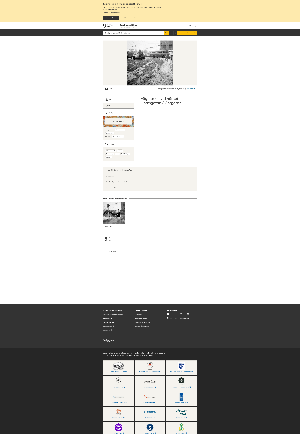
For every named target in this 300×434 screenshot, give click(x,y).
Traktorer (109, 154)
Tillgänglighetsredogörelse (142, 322)
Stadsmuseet (191, 89)
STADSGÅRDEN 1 (117, 136)
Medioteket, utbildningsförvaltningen (113, 314)
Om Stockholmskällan (141, 318)
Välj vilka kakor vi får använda (133, 17)
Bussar (108, 157)
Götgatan (109, 133)
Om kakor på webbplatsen (142, 326)
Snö (116, 154)
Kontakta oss (138, 314)
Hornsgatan (119, 130)
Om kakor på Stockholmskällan (111, 12)
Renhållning (124, 154)
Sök (166, 33)
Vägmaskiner (110, 151)
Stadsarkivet (106, 330)
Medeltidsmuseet (108, 322)
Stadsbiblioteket (107, 326)
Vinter (119, 151)
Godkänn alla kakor (111, 17)
